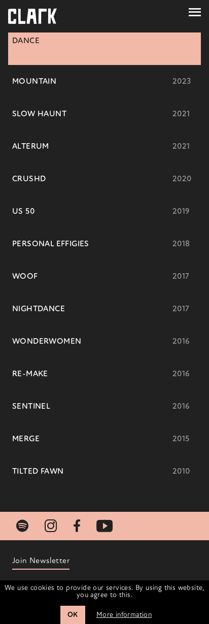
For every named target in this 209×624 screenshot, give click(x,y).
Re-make (30, 374)
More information (124, 614)
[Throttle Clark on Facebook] (77, 526)
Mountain (34, 81)
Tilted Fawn (37, 471)
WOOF (25, 276)
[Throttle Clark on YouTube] (104, 526)
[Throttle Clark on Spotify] (22, 526)
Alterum (30, 146)
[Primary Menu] (195, 12)
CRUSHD (29, 179)
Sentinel (31, 406)
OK (72, 614)
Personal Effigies (50, 244)
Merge (26, 439)
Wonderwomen (46, 341)
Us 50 (23, 211)
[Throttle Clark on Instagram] (51, 526)
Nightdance (38, 309)
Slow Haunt (39, 114)
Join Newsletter (40, 560)
